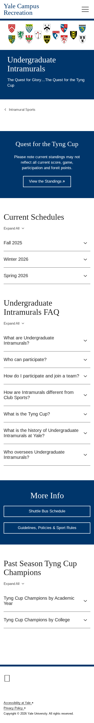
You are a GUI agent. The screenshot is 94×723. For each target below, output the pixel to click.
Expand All (11, 228)
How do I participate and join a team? (41, 375)
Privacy (15, 708)
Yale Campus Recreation (21, 9)
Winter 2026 (16, 259)
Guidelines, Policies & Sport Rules (47, 528)
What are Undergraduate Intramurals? (29, 340)
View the (50, 183)
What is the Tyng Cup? (27, 413)
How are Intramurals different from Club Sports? (39, 395)
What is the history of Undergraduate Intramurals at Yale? (41, 433)
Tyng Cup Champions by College (37, 619)
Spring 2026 (16, 275)
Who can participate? (25, 359)
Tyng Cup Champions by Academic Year (39, 601)
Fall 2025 (13, 242)
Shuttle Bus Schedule (47, 511)
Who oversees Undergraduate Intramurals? (34, 454)
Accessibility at (19, 703)
